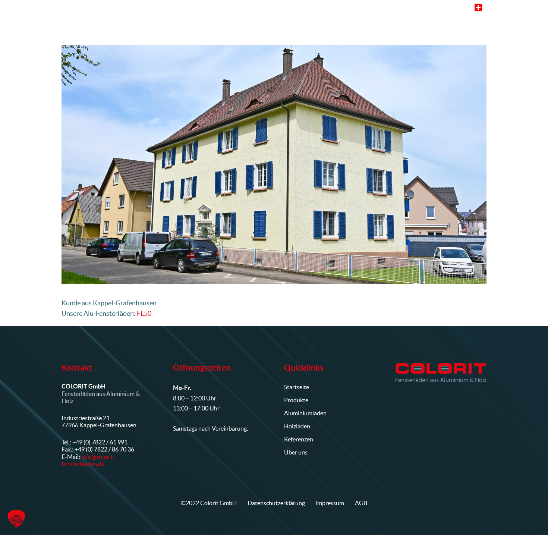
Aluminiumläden (305, 413)
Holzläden (297, 426)
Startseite (296, 387)
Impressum (329, 503)
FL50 (144, 313)
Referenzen (298, 439)
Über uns (296, 452)
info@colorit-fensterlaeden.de (88, 460)
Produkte (296, 400)
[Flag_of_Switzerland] (478, 7)
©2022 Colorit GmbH (209, 503)
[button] (303, 26)
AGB (361, 503)
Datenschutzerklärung (276, 503)
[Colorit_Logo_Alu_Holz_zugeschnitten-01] (441, 372)
